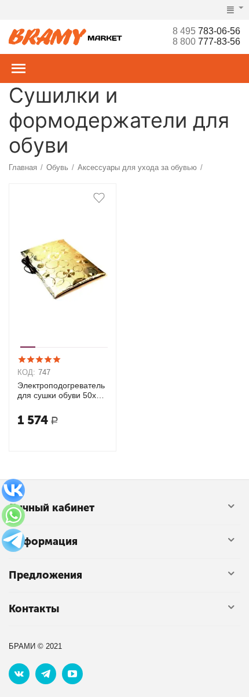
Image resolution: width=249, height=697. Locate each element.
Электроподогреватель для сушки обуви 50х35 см (61, 390)
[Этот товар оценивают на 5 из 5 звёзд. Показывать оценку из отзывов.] (39, 359)
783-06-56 (206, 31)
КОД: (26, 372)
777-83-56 (206, 41)
